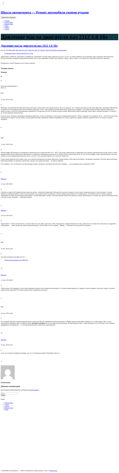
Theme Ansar (53, 470)
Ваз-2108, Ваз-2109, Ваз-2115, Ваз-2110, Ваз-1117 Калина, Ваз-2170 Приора (33, 50)
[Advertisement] (15, 440)
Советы (6, 27)
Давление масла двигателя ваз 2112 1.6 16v (29, 45)
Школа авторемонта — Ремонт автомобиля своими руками (45, 12)
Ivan (2, 93)
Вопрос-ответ (8, 24)
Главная (6, 21)
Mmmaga (3, 179)
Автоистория (8, 22)
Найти (3, 395)
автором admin (62, 50)
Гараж (6, 26)
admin (8, 382)
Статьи (6, 29)
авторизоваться (34, 390)
